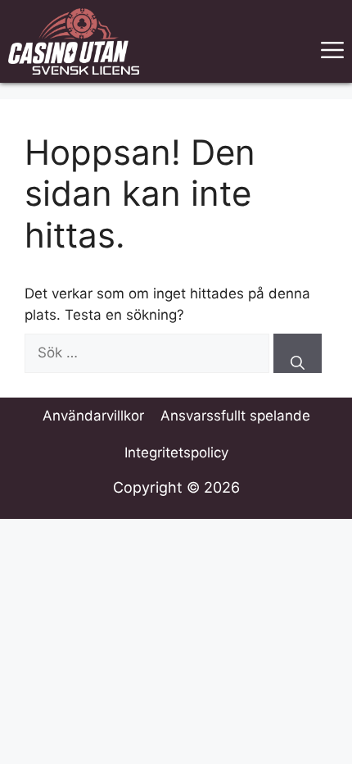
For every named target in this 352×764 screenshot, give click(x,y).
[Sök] (297, 353)
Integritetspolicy (176, 452)
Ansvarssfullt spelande (235, 415)
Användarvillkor (93, 415)
